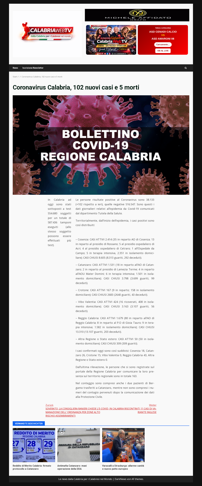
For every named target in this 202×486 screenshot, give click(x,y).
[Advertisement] (137, 14)
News (15, 68)
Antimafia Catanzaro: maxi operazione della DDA (78, 445)
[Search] (186, 68)
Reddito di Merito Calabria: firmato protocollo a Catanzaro (34, 445)
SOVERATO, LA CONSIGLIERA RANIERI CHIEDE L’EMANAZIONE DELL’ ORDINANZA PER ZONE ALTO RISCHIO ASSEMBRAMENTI (73, 410)
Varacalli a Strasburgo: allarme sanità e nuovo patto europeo (123, 445)
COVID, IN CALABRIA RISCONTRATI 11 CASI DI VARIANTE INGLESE (128, 408)
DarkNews (120, 479)
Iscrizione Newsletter (32, 68)
